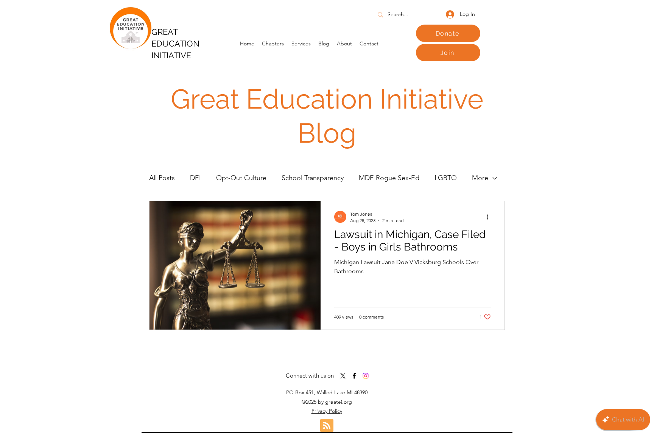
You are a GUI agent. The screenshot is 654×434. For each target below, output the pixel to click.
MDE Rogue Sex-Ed (389, 178)
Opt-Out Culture (241, 178)
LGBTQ (445, 178)
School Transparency (313, 178)
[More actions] (489, 216)
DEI (195, 178)
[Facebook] (354, 376)
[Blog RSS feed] (326, 426)
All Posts (162, 178)
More (480, 178)
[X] (343, 376)
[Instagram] (365, 376)
